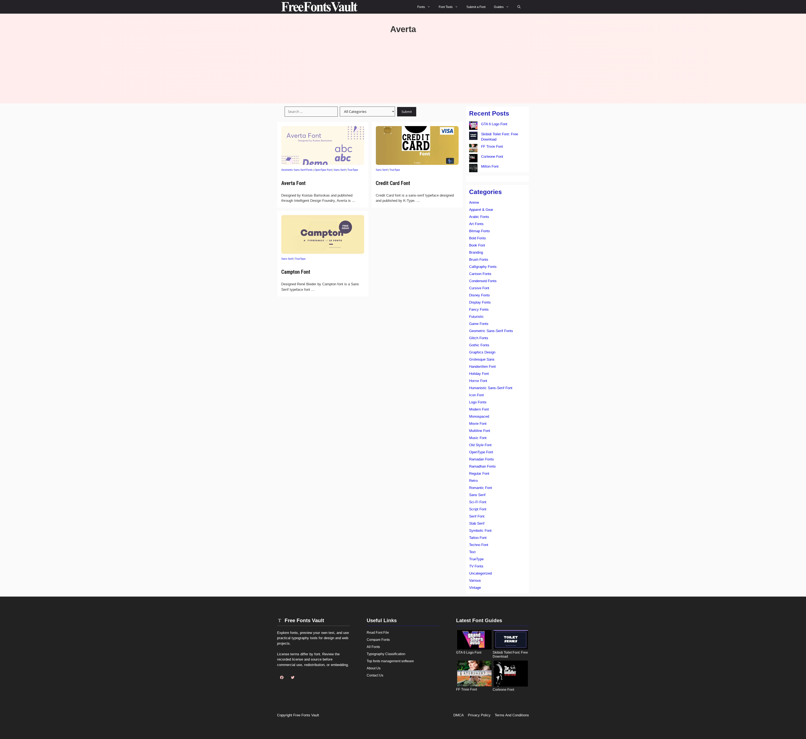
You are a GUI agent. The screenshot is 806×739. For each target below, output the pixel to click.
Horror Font (478, 381)
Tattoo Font (478, 538)
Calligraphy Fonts (483, 267)
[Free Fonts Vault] (319, 7)
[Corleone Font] (473, 159)
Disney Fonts (479, 295)
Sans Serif (339, 169)
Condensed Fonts (483, 281)
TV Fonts (476, 566)
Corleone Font (492, 157)
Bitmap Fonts (479, 231)
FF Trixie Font (492, 147)
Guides (499, 7)
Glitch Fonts (478, 338)
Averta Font (293, 183)
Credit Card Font (393, 183)
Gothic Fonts (479, 345)
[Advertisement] (403, 65)
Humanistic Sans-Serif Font (490, 388)
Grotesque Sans (482, 359)
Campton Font (295, 272)
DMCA (458, 715)
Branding (476, 252)
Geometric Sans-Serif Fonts (297, 169)
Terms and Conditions (512, 715)
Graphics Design (482, 352)
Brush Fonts (478, 260)
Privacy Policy (479, 715)
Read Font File (378, 632)
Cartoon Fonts (480, 274)
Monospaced (479, 416)
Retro (473, 481)
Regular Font (479, 474)
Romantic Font (480, 488)
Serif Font (476, 516)
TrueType (352, 169)
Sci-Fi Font (477, 502)
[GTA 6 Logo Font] (473, 126)
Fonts (421, 7)
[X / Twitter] (292, 677)
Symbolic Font (480, 531)
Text (472, 552)
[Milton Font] (473, 169)
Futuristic (476, 317)
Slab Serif (476, 523)
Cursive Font (479, 288)
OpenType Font (323, 169)
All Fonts (373, 647)
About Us (374, 668)
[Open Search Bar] (519, 7)
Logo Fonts (478, 402)
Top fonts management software (390, 661)
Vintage (475, 588)
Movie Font (478, 424)
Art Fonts (476, 224)
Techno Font (478, 545)
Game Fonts (478, 324)
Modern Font (479, 409)
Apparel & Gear (481, 210)
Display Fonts (480, 302)
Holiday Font (479, 374)
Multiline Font (479, 431)
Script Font (477, 509)
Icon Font (476, 395)
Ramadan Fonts (481, 459)
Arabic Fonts (479, 217)
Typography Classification (386, 654)
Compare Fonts (378, 639)
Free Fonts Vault (306, 715)
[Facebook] (281, 677)
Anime (474, 203)
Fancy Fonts (479, 310)
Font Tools (446, 7)
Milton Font (490, 166)
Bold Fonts (477, 238)
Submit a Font (475, 7)
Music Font (478, 438)
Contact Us (375, 675)
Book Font (477, 245)
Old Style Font (480, 445)
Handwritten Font (482, 367)
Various (475, 581)
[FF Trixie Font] (473, 149)
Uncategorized (480, 573)
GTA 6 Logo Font (494, 124)
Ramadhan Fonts (482, 466)
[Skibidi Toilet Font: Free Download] (473, 137)
